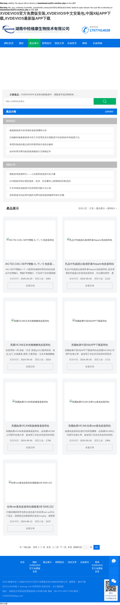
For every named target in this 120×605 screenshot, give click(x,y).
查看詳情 (30, 285)
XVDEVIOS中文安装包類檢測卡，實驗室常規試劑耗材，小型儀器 (50, 94)
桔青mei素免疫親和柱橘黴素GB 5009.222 (30, 506)
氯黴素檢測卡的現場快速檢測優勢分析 (28, 130)
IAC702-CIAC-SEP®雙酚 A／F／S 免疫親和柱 (30, 264)
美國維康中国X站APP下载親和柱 (89, 345)
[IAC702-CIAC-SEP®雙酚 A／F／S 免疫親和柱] (30, 239)
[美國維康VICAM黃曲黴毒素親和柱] (30, 401)
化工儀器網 (57, 586)
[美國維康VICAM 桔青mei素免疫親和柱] (90, 401)
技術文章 (59, 43)
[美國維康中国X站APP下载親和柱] (90, 320)
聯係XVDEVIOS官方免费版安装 (85, 44)
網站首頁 (8, 43)
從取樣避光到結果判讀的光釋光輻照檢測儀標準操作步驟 (37, 195)
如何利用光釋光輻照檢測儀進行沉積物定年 (30, 151)
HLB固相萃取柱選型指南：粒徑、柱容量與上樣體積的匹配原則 (40, 181)
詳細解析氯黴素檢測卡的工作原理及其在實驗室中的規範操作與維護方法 (45, 137)
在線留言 (72, 43)
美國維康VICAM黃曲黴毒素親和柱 (30, 425)
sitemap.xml (26, 586)
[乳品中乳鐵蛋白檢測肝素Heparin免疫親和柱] (90, 239)
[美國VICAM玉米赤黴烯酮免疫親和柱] (30, 320)
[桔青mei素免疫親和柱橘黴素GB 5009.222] (30, 482)
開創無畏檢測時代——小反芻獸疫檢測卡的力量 (32, 174)
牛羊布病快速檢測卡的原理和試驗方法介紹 (30, 188)
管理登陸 (36, 586)
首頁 (22, 562)
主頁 (91, 208)
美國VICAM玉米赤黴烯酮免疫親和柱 (30, 345)
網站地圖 (4, 604)
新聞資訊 (46, 43)
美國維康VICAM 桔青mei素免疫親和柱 (89, 425)
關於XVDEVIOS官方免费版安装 (21, 44)
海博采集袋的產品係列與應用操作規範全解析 (31, 144)
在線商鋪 (97, 43)
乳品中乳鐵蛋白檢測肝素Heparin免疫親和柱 (89, 264)
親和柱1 (111, 208)
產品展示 (34, 43)
